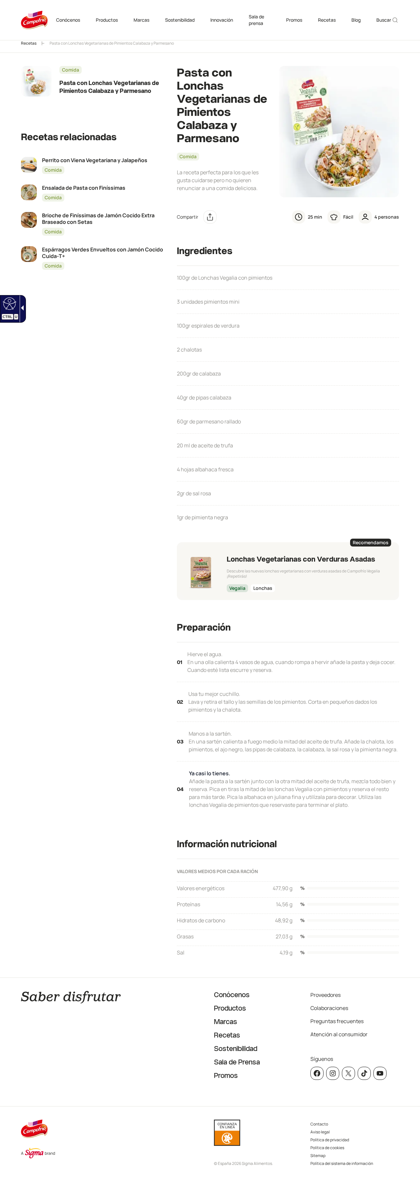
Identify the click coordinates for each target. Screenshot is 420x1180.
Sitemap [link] (318, 1155)
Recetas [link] (327, 20)
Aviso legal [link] (320, 1132)
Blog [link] (356, 20)
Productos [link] (107, 20)
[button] (210, 217)
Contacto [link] (319, 1124)
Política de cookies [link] (327, 1147)
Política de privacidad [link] (329, 1140)
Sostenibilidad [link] (180, 20)
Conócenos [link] (68, 20)
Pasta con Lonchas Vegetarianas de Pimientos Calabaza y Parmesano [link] (112, 43)
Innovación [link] (221, 20)
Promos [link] (294, 20)
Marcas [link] (141, 20)
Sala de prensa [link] (256, 19)
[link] (8, 303)
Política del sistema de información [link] (341, 1163)
